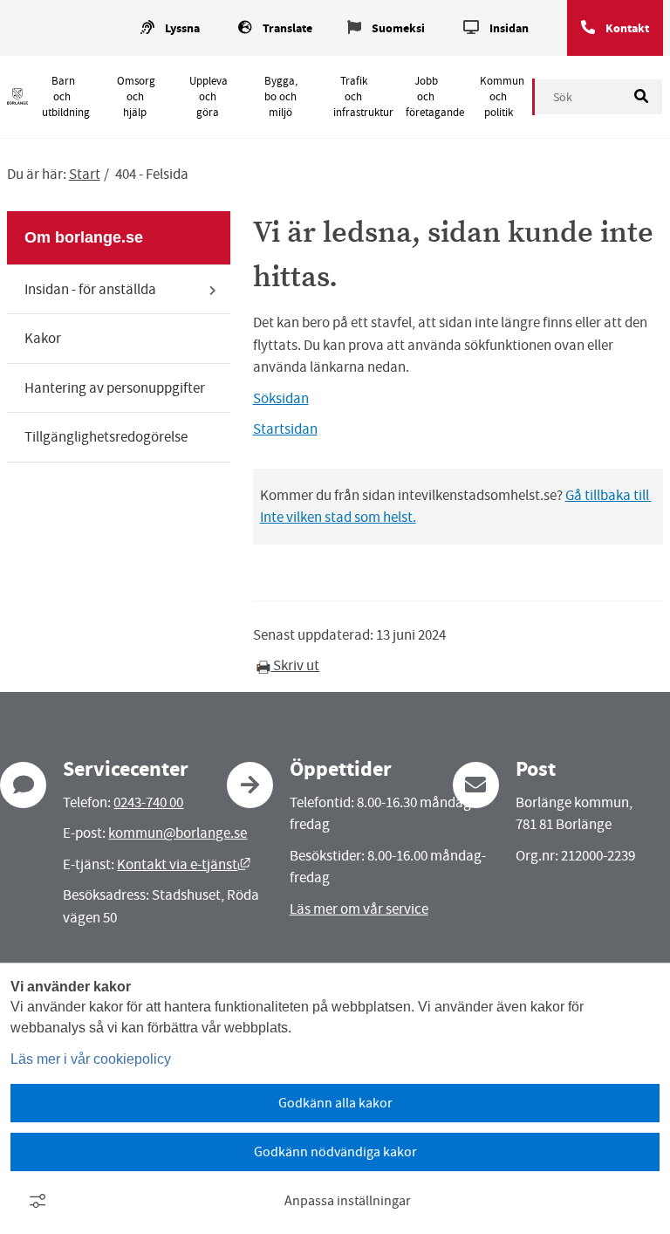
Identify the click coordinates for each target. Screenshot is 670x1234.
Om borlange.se (83, 237)
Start (84, 174)
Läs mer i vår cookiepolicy (90, 1059)
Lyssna (182, 28)
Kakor (42, 338)
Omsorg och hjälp (136, 97)
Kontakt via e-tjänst (183, 864)
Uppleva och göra (208, 97)
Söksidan (281, 398)
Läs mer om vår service (359, 909)
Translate (287, 28)
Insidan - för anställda (90, 289)
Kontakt (627, 28)
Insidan (509, 28)
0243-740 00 (148, 802)
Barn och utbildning (66, 97)
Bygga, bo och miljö (280, 97)
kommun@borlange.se (177, 833)
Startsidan (285, 429)
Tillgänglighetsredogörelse (106, 437)
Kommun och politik (502, 97)
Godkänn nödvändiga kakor (335, 1152)
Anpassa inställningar (347, 1201)
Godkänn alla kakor (335, 1103)
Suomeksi (398, 28)
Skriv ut (294, 665)
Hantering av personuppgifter (114, 388)
